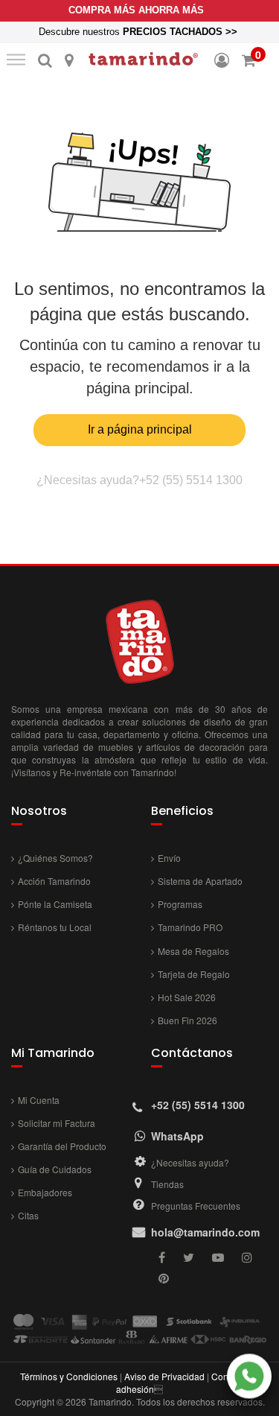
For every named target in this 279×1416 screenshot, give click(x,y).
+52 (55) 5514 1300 (191, 480)
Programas (180, 904)
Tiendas (167, 1184)
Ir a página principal (140, 429)
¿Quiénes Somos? (55, 857)
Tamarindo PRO (190, 927)
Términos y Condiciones (69, 1376)
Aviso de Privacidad (164, 1376)
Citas (28, 1215)
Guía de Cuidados (55, 1169)
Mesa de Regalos (193, 950)
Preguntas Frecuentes (195, 1205)
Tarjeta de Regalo (194, 974)
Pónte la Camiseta (55, 904)
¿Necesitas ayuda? (190, 1162)
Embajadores (45, 1192)
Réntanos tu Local (55, 927)
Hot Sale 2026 (187, 997)
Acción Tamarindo (54, 880)
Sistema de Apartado (200, 880)
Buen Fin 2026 (187, 1020)
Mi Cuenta (39, 1099)
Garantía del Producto (62, 1146)
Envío (169, 857)
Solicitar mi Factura (56, 1123)
